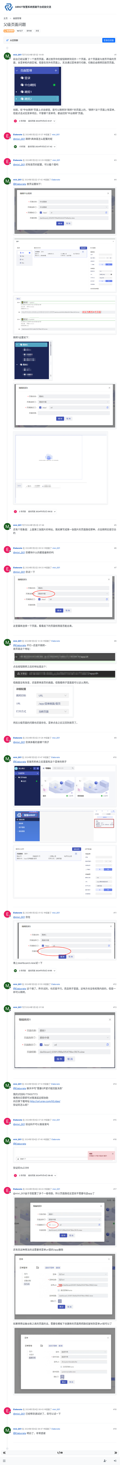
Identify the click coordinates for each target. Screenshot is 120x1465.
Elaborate (17, 134)
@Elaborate (19, 184)
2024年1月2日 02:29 (34, 160)
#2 (115, 134)
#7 (115, 567)
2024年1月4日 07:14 (33, 1084)
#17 (114, 1189)
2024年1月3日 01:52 (34, 913)
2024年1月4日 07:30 (34, 1120)
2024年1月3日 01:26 (34, 738)
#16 (114, 1139)
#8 (115, 641)
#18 (114, 1409)
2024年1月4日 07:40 (34, 1139)
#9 (115, 738)
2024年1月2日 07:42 (34, 179)
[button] (4, 1461)
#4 (115, 179)
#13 (114, 1007)
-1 (109, 998)
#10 (114, 757)
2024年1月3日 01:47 (33, 757)
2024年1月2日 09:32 (34, 548)
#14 (114, 1084)
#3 (115, 160)
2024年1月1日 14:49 (35, 54)
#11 (115, 913)
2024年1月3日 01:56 (35, 1007)
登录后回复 (109, 40)
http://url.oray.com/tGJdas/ (45, 1101)
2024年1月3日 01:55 (34, 984)
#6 (115, 548)
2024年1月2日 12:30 (34, 641)
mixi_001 (17, 54)
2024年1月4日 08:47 (34, 1429)
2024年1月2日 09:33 (34, 567)
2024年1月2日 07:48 (35, 525)
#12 (114, 984)
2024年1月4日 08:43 (34, 1189)
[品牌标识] (9, 7)
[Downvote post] (114, 125)
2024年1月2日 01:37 (34, 134)
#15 (114, 1120)
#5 (115, 525)
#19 (114, 1429)
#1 (115, 54)
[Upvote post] (104, 125)
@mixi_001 (19, 138)
